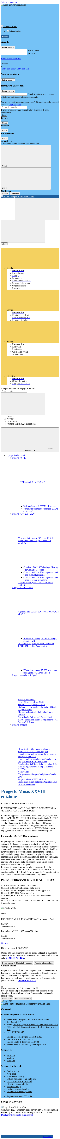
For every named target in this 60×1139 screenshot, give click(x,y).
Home (9, 416)
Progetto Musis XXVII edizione (32, 779)
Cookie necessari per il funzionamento (18, 988)
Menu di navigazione (40, 449)
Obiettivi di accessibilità (17, 1084)
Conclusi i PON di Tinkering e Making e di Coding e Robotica (40, 568)
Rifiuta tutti (23, 963)
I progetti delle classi (16, 455)
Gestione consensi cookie (18, 1089)
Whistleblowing (14, 1086)
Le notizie (11, 421)
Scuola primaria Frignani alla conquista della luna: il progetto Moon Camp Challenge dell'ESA (37, 766)
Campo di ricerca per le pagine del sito (18, 388)
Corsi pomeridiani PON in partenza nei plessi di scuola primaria (40, 573)
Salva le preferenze (23, 999)
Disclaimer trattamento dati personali (17, 1115)
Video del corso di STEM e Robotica (39, 506)
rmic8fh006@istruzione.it (35, 1024)
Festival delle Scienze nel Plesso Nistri (35, 717)
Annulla (5, 194)
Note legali (11, 1074)
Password (31, 53)
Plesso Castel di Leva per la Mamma (34, 749)
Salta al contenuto (9, 2)
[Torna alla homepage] (30, 196)
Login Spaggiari (15, 105)
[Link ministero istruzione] (13, 5)
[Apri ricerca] (37, 209)
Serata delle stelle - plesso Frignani (33, 751)
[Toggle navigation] (23, 231)
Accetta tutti (44, 963)
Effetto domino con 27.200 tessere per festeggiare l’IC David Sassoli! (40, 671)
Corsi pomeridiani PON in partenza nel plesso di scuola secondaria (40, 578)
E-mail (30, 94)
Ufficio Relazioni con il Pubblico (21, 1079)
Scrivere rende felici (26, 699)
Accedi (5, 36)
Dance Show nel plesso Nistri (31, 702)
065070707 (16, 1022)
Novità (10, 419)
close (4, 244)
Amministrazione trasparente (19, 1091)
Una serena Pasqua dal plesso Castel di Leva (37, 759)
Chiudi (4, 123)
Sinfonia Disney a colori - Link (31, 704)
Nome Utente (33, 50)
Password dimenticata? (11, 58)
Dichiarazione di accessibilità (19, 1081)
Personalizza (7, 963)
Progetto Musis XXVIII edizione (32, 761)
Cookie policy (13, 1071)
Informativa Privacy (15, 1076)
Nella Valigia (23, 772)
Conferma (15, 194)
